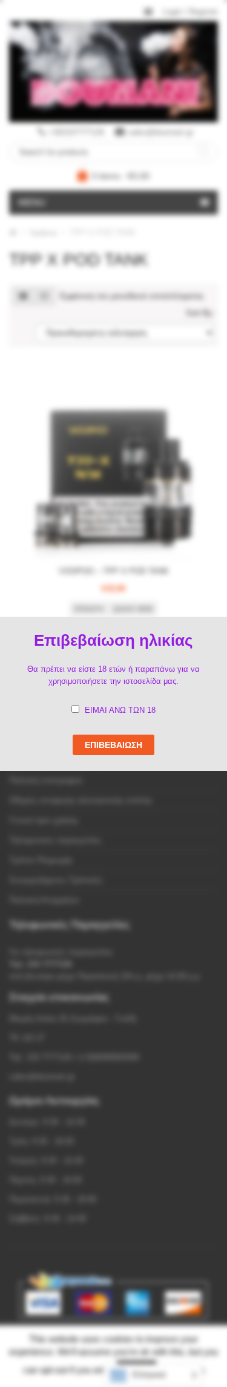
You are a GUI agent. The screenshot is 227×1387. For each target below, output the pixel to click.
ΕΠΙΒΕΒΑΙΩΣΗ (113, 745)
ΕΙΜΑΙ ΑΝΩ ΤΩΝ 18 (120, 710)
